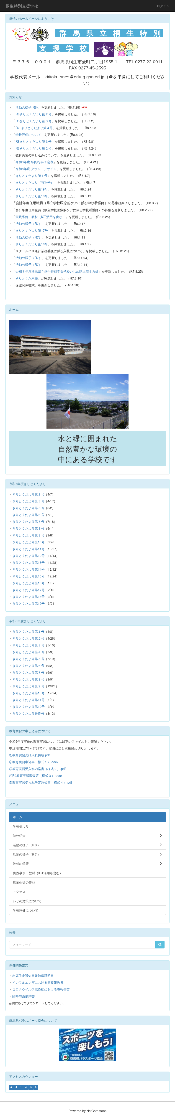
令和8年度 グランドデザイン (36, 168)
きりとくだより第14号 (28, 569)
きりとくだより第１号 (31, 175)
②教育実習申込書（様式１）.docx (33, 762)
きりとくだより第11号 (28, 548)
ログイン (163, 5)
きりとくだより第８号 (28, 528)
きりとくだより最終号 (28, 713)
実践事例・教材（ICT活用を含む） (40, 216)
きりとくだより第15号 (28, 576)
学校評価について (28, 134)
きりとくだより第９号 (28, 535)
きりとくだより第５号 (28, 508)
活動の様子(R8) (26, 107)
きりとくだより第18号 (28, 596)
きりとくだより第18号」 (33, 196)
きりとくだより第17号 (31, 230)
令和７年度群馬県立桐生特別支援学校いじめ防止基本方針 (56, 271)
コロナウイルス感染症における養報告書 (41, 989)
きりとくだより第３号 (28, 501)
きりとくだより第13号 (28, 562)
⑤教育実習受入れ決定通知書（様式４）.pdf (40, 782)
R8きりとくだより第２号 (33, 148)
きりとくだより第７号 (28, 521)
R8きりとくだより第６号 (33, 121)
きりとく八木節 (26, 278)
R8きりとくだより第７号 (33, 114)
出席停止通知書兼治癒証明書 (33, 975)
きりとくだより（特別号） (34, 182)
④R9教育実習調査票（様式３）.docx (35, 775)
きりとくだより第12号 (28, 555)
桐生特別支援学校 (21, 6)
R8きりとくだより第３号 (33, 141)
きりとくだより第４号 (28, 652)
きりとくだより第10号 (28, 542)
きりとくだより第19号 (28, 603)
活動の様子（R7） (28, 223)
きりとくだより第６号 (28, 514)
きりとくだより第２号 (28, 638)
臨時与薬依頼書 (23, 996)
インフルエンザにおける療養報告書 (37, 982)
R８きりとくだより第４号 (34, 127)
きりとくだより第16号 (31, 244)
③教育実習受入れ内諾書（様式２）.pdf (37, 768)
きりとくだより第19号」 (33, 189)
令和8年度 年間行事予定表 (34, 162)
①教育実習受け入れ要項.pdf (29, 755)
